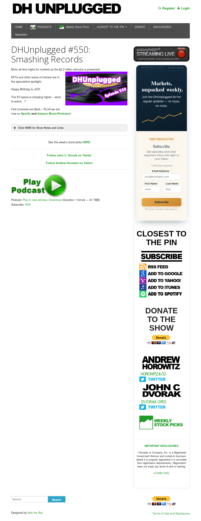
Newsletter (21, 34)
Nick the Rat (35, 513)
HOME (19, 27)
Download (55, 200)
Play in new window (35, 200)
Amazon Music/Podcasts (53, 113)
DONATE (140, 27)
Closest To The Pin (161, 238)
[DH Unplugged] (66, 10)
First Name (151, 183)
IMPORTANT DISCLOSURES (161, 446)
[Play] (39, 196)
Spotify (26, 113)
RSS (28, 204)
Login (185, 8)
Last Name (172, 183)
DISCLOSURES (162, 27)
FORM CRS (161, 473)
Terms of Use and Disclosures (171, 513)
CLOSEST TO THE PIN (110, 27)
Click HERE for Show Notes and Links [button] (41, 128)
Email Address (161, 171)
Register (168, 8)
